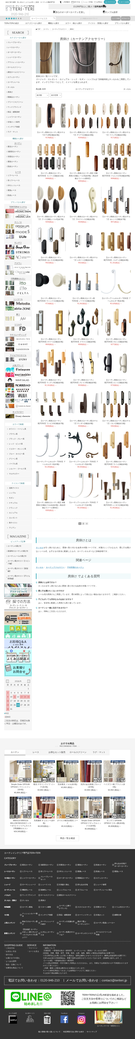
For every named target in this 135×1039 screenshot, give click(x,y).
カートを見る (34, 951)
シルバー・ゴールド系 (17, 469)
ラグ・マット (13, 132)
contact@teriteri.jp (114, 980)
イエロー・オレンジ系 (17, 449)
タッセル (127, 89)
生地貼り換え (64, 885)
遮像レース (82, 871)
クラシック (13, 508)
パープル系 (13, 464)
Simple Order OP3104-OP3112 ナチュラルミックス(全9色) (91, 823)
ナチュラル (13, 503)
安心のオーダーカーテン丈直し (70, 12)
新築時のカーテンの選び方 (18, 551)
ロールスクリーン (14, 67)
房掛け (10, 92)
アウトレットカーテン (16, 62)
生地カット (100, 915)
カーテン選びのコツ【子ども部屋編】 (19, 577)
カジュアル (13, 513)
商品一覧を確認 (67, 838)
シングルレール (65, 890)
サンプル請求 (111, 12)
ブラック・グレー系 (16, 439)
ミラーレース (13, 175)
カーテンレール (14, 82)
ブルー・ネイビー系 (16, 454)
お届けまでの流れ (13, 958)
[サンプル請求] (13, 1023)
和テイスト (13, 523)
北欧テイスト (14, 488)
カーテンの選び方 (14, 546)
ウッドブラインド (14, 107)
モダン (11, 498)
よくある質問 (11, 961)
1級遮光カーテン (14, 152)
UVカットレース (14, 185)
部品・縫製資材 (14, 112)
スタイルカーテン (84, 907)
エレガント (13, 518)
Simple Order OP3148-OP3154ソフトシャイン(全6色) (20, 787)
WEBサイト (115, 1026)
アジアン (12, 528)
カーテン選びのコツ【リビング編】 (19, 562)
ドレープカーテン (14, 42)
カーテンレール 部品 (104, 890)
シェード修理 (101, 885)
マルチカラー (14, 474)
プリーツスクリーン (15, 102)
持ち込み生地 (83, 885)
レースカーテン (14, 47)
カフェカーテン (14, 77)
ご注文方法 (10, 948)
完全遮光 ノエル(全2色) (67, 784)
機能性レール (27, 890)
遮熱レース (12, 190)
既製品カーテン (14, 97)
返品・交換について (13, 965)
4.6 (20, 18)
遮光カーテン (13, 147)
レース (36, 752)
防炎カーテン (13, 166)
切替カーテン (101, 907)
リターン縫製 (46, 907)
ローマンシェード (29, 885)
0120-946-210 (50, 980)
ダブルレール (126, 18)
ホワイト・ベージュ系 (17, 429)
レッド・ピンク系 (16, 444)
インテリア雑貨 (14, 127)
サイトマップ (92, 1032)
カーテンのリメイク (85, 933)
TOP (38, 29)
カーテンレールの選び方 (17, 556)
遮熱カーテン (13, 162)
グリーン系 (13, 459)
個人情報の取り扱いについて (49, 1032)
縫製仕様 (117, 915)
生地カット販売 (14, 122)
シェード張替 (116, 18)
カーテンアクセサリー (59, 29)
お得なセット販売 (57, 752)
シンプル (12, 493)
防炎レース (12, 195)
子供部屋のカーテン (75, 567)
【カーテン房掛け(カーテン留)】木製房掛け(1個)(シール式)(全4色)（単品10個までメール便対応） (83, 175)
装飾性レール (46, 890)
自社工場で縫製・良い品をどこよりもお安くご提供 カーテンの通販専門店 (30, 2)
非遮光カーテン (14, 157)
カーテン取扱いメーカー (105, 923)
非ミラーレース (14, 180)
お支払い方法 (11, 951)
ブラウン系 (13, 434)
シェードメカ (46, 885)
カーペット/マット (85, 915)
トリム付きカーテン (122, 907)
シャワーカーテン (14, 117)
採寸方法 (9, 955)
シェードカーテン (14, 57)
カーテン (46, 29)
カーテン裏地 (27, 907)
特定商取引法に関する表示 (73, 1032)
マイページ (33, 948)
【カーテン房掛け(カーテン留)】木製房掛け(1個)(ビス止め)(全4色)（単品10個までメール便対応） (50, 505)
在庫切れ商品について (14, 968)
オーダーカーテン (14, 52)
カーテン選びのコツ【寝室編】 (18, 569)
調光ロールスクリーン (16, 72)
